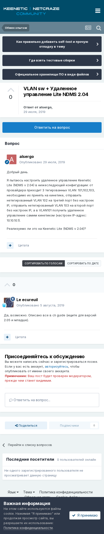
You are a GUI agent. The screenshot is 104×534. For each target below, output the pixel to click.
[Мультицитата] (10, 245)
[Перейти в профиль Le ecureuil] (9, 302)
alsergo (45, 107)
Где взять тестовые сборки (52, 60)
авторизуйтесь (56, 366)
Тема (28, 492)
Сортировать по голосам (43, 263)
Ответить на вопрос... (31, 400)
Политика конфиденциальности (66, 492)
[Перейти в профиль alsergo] (11, 159)
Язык (12, 492)
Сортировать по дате (83, 263)
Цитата (23, 245)
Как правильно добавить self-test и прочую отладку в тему (52, 44)
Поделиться (27, 425)
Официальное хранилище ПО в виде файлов (52, 74)
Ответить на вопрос (52, 127)
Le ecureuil (27, 299)
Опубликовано (42, 162)
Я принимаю (86, 515)
